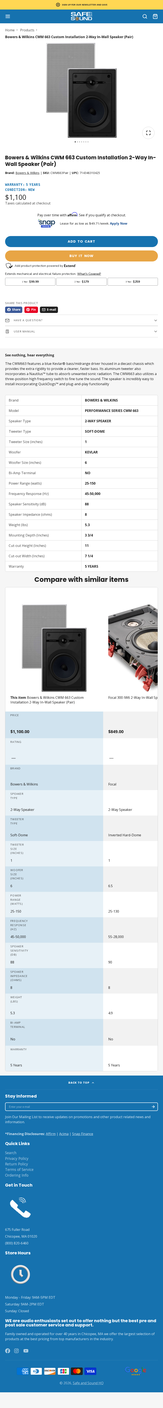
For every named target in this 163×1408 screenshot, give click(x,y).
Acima (64, 1133)
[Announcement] (81, 5)
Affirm (51, 1133)
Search (11, 1152)
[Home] (81, 16)
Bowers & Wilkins (27, 173)
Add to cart (81, 241)
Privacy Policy (16, 1158)
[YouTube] (25, 1350)
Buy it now (81, 255)
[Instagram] (16, 1350)
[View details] (20, 1206)
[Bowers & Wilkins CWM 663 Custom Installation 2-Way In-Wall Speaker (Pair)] (54, 656)
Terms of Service (19, 1169)
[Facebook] (7, 1350)
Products (27, 30)
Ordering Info (16, 1175)
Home (10, 30)
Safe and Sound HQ (88, 1383)
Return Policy (16, 1163)
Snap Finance (82, 1133)
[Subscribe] (153, 1106)
